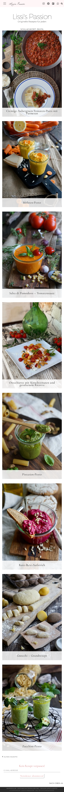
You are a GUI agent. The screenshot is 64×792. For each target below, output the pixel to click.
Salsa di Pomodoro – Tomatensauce (32, 293)
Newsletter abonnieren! (32, 775)
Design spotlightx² (49, 788)
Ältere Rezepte (10, 756)
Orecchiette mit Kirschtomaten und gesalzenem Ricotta (32, 384)
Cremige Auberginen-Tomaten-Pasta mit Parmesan (32, 112)
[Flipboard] (53, 3)
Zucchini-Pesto (32, 746)
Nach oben (56, 783)
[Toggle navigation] (4, 3)
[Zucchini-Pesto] (32, 708)
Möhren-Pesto (32, 202)
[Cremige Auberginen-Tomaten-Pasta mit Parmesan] (32, 73)
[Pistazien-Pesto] (32, 436)
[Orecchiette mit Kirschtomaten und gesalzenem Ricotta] (32, 345)
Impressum (11, 788)
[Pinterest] (48, 3)
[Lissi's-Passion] (58, 3)
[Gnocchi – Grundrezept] (32, 617)
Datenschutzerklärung (28, 788)
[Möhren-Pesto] (32, 164)
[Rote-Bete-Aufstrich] (32, 526)
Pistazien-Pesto (32, 474)
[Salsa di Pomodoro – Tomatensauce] (32, 255)
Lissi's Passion (17, 3)
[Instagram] (43, 3)
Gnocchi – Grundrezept (32, 655)
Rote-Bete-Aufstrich (32, 565)
